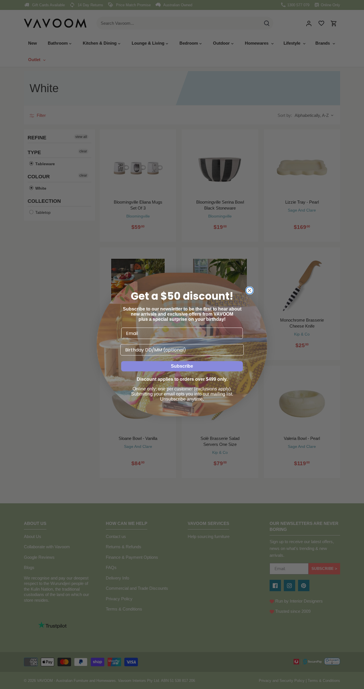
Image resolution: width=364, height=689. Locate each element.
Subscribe (182, 366)
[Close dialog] (249, 290)
